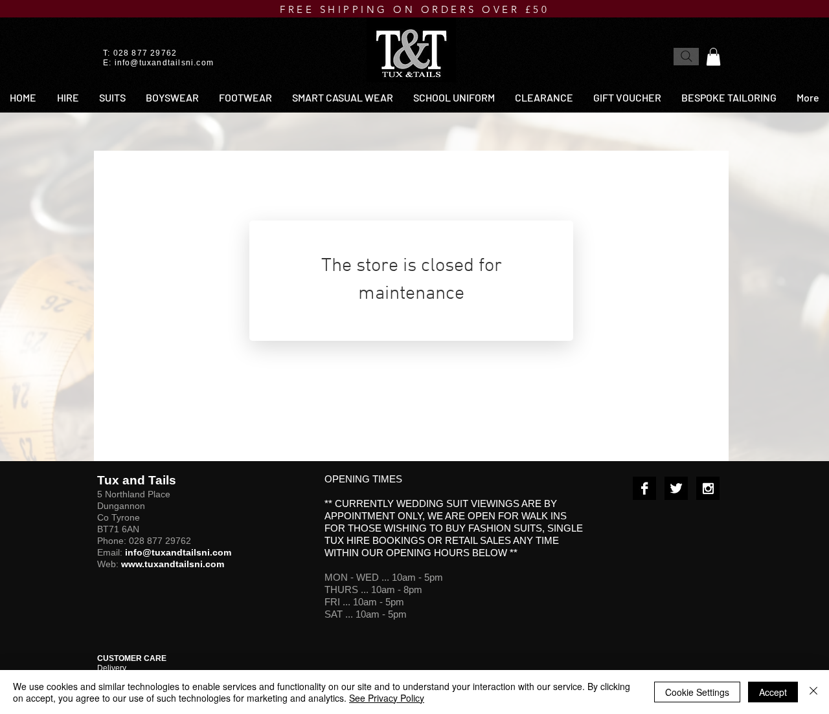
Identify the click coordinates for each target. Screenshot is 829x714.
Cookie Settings (697, 692)
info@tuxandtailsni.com (164, 62)
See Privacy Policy (386, 697)
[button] (713, 56)
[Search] (686, 56)
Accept (773, 692)
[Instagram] (708, 488)
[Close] (813, 692)
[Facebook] (644, 488)
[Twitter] (676, 488)
